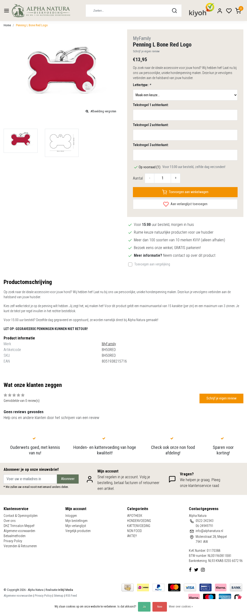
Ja (144, 606)
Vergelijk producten (78, 531)
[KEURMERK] (238, 597)
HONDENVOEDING (139, 521)
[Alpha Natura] (40, 10)
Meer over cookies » (181, 606)
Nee (159, 606)
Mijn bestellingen (76, 521)
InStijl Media (65, 590)
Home (7, 25)
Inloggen (71, 516)
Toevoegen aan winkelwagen (188, 192)
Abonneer (68, 479)
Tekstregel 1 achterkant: (151, 105)
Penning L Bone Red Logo (32, 25)
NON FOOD (134, 531)
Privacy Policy (13, 541)
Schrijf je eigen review (146, 51)
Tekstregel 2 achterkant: (151, 125)
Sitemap (58, 595)
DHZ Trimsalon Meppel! (19, 526)
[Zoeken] (174, 10)
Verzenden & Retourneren (20, 546)
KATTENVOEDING (138, 526)
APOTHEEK (134, 516)
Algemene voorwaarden (19, 531)
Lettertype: (142, 85)
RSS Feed (71, 595)
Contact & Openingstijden (21, 516)
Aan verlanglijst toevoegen (188, 204)
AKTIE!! (132, 536)
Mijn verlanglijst (75, 526)
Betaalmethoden (15, 536)
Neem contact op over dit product (189, 255)
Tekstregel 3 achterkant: (151, 145)
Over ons (10, 521)
